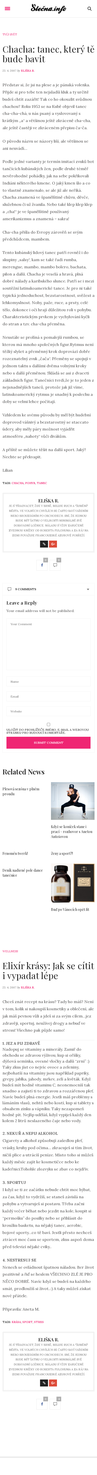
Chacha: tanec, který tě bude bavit (48, 54)
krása (16, 1322)
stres (39, 1322)
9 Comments (25, 589)
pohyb (30, 483)
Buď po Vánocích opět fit (70, 909)
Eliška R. (28, 70)
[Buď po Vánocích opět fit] (73, 883)
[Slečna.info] (48, 9)
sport (27, 1322)
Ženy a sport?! (62, 853)
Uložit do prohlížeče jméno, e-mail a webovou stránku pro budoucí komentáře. (47, 731)
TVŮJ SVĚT (9, 34)
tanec (42, 483)
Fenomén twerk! (15, 853)
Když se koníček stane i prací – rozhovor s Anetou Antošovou (71, 831)
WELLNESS (10, 951)
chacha (18, 483)
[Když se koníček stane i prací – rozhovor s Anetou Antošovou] (73, 801)
